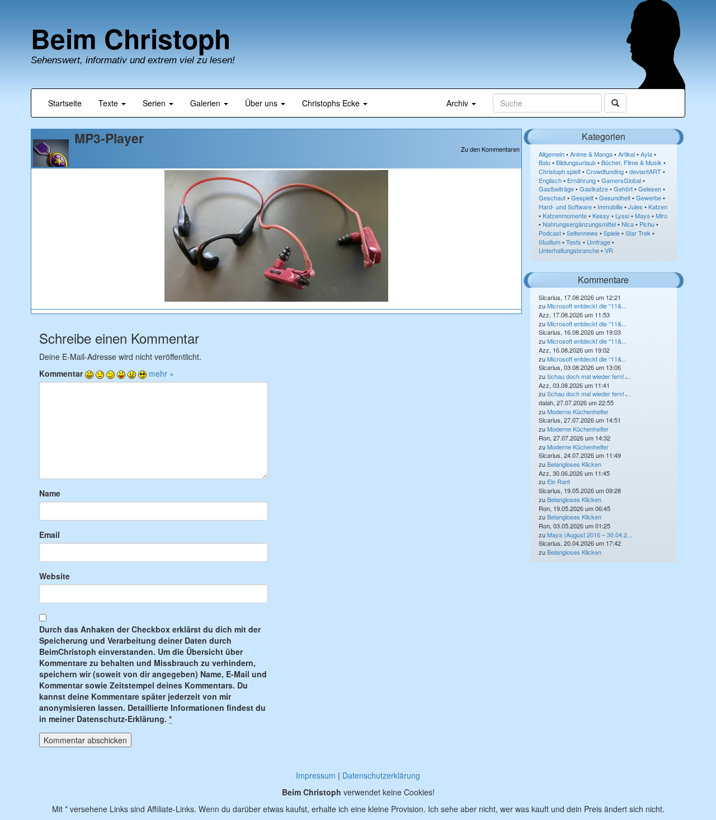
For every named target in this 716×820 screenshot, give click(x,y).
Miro (661, 215)
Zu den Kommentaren (490, 149)
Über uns (262, 103)
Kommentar (61, 373)
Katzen (657, 206)
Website (54, 576)
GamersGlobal (621, 180)
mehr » (161, 373)
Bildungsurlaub (576, 162)
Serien (155, 103)
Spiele (612, 232)
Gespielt (582, 197)
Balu (544, 162)
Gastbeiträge (556, 188)
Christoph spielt (560, 171)
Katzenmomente (565, 215)
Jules (635, 206)
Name (49, 493)
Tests (573, 241)
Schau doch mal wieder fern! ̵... (589, 376)
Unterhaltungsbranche (569, 250)
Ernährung (581, 180)
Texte (109, 103)
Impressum (316, 775)
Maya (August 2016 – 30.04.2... (589, 534)
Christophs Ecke (332, 103)
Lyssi (622, 215)
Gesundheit (614, 197)
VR (609, 250)
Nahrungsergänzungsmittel (579, 223)
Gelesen (649, 188)
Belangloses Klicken (574, 464)
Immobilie (610, 206)
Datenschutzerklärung (381, 775)
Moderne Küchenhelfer (578, 411)
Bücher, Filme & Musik (631, 162)
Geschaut (552, 197)
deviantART (645, 171)
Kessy (601, 215)
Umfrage (598, 241)
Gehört (623, 188)
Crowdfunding (605, 171)
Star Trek (638, 232)
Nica (627, 223)
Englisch (550, 180)
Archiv (458, 103)
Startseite (65, 103)
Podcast (550, 232)
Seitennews (582, 232)
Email (49, 534)
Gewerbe (648, 197)
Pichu (646, 223)
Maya (642, 215)
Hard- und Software (565, 206)
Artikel (626, 153)
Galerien (206, 103)
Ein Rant (558, 481)
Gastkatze (594, 188)
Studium (549, 241)
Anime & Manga (591, 153)
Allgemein (551, 153)
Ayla (646, 153)
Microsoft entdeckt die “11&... (586, 305)
